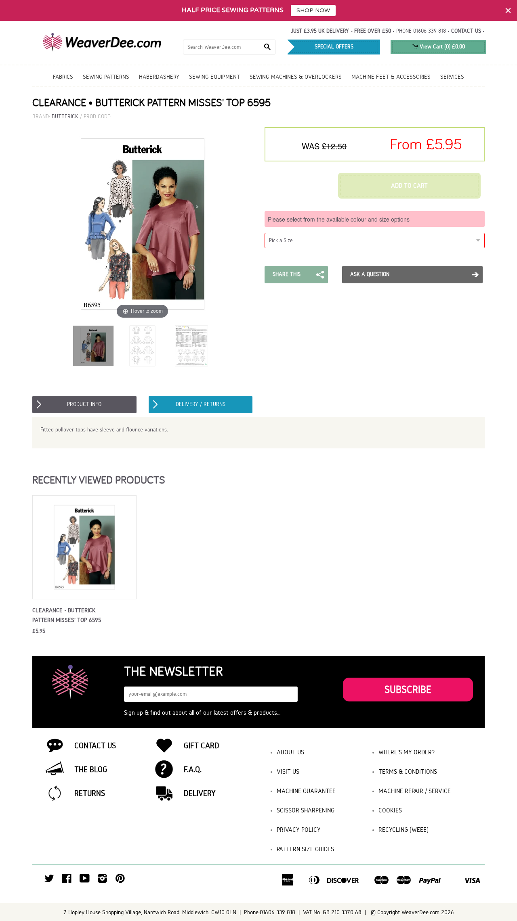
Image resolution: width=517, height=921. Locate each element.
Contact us (466, 31)
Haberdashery (159, 76)
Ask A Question (369, 274)
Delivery (200, 793)
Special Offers (334, 47)
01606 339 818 (429, 31)
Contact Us (95, 745)
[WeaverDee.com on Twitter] (49, 880)
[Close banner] (508, 10)
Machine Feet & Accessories (391, 76)
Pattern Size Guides (305, 849)
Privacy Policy (299, 829)
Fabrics (63, 76)
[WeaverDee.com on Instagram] (102, 880)
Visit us (288, 771)
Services (452, 76)
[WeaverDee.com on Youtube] (85, 880)
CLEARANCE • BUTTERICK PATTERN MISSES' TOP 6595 (66, 615)
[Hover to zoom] (143, 224)
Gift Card (201, 745)
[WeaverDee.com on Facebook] (67, 880)
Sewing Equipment (214, 76)
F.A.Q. (193, 769)
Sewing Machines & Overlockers (296, 76)
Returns (89, 793)
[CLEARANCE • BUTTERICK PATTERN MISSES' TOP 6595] (93, 345)
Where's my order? (406, 752)
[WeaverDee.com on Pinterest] (120, 880)
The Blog (90, 769)
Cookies (390, 810)
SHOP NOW (313, 10)
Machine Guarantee (306, 790)
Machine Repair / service (414, 790)
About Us (290, 752)
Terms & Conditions (407, 771)
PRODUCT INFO (84, 404)
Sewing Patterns (106, 76)
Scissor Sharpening (305, 810)
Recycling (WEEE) (403, 829)
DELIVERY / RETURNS (200, 404)
